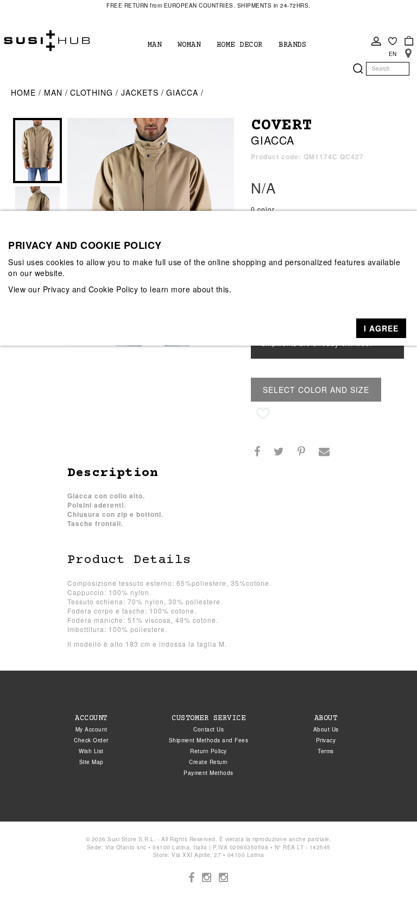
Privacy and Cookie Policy (90, 289)
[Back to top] (386, 882)
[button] (381, 328)
